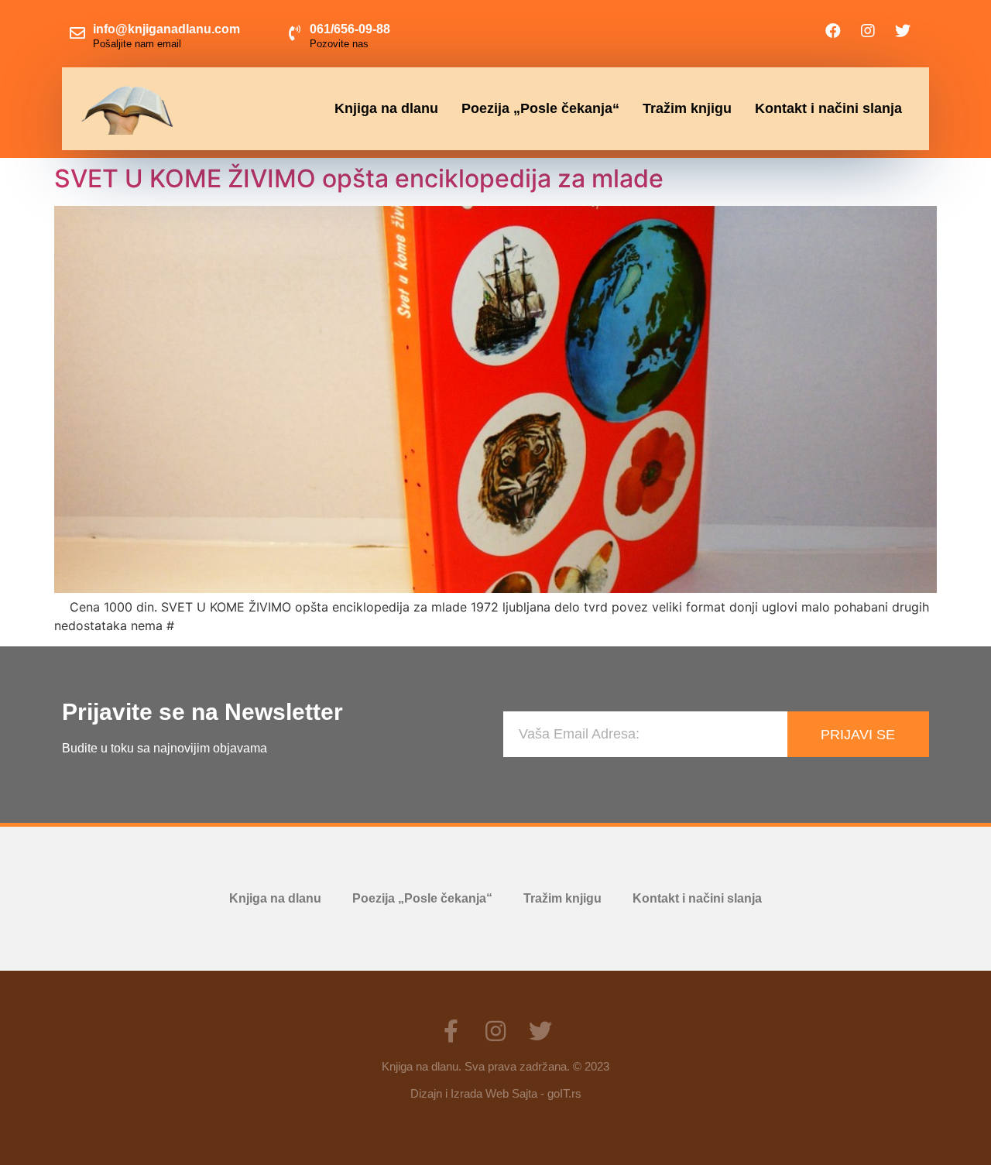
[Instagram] (867, 30)
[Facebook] (833, 30)
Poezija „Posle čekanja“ (540, 108)
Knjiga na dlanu (386, 108)
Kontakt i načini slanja (828, 108)
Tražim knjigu (687, 108)
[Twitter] (902, 30)
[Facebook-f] (451, 1031)
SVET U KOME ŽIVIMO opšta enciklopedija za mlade (359, 178)
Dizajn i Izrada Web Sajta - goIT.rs (495, 1093)
